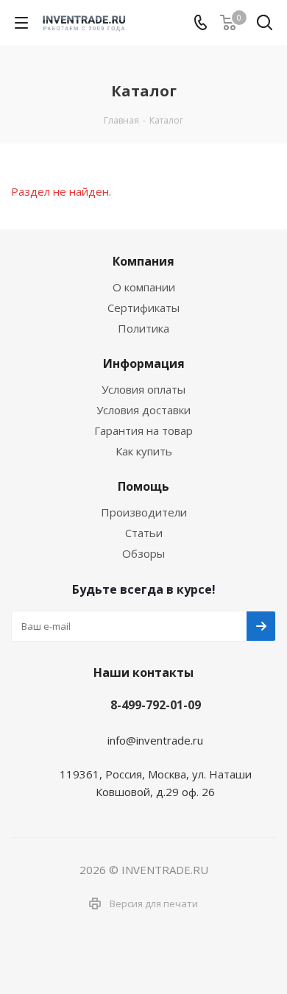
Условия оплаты (143, 389)
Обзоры (143, 553)
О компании (144, 287)
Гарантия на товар (143, 430)
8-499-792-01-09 (155, 705)
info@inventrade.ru (155, 740)
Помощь (143, 486)
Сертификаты (143, 307)
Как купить (144, 451)
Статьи (144, 532)
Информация (144, 363)
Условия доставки (143, 409)
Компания (143, 261)
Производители (144, 512)
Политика (143, 328)
